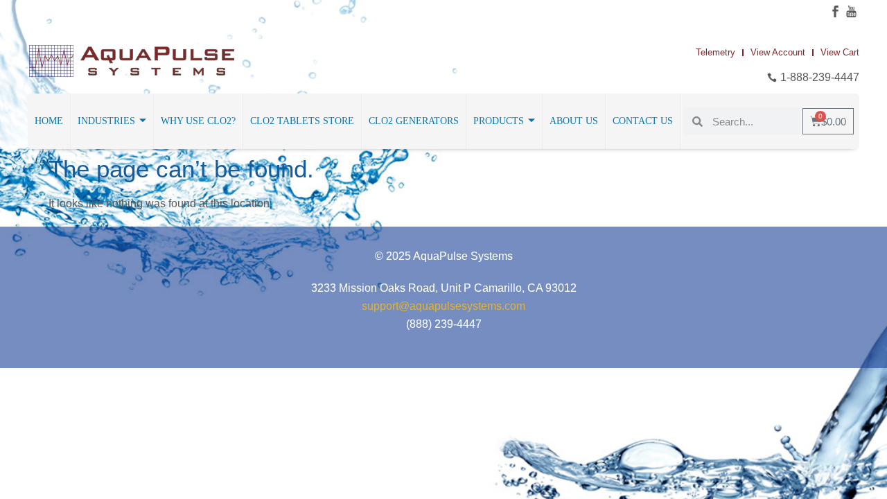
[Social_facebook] (835, 11)
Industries (106, 121)
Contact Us (643, 121)
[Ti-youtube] (851, 11)
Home (49, 121)
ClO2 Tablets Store (302, 121)
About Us (574, 121)
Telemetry (715, 52)
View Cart (839, 52)
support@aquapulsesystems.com (443, 306)
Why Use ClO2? (198, 121)
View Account (777, 52)
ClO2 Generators (414, 121)
